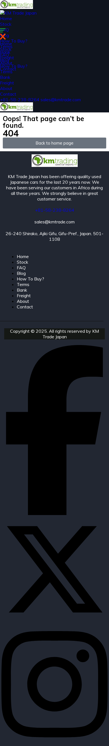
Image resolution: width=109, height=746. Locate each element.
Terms (6, 71)
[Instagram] (54, 743)
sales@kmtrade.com (61, 99)
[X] (54, 621)
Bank (5, 77)
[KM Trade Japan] (16, 7)
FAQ (4, 55)
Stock (5, 24)
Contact (8, 94)
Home (6, 18)
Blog (4, 60)
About (6, 88)
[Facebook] (54, 513)
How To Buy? (13, 41)
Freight (7, 83)
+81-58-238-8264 (20, 99)
